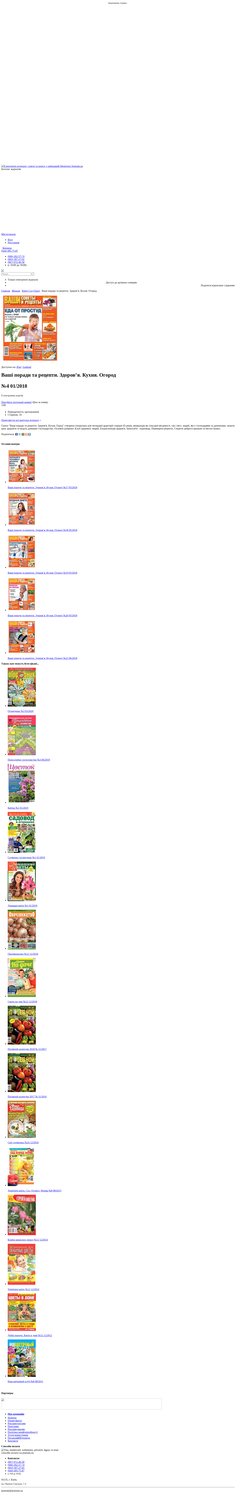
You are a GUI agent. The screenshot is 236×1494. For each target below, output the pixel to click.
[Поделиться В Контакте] (29, 434)
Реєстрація (13, 242)
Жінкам (16, 290)
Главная (5, 290)
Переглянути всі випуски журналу (20, 420)
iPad (19, 367)
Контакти (13, 1440)
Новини (12, 1417)
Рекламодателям (17, 1423)
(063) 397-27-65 (16, 259)
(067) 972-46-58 (16, 262)
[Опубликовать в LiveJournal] (19, 434)
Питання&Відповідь (19, 1438)
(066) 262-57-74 (16, 256)
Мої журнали (8, 234)
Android (27, 367)
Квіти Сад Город (31, 290)
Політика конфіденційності (23, 1432)
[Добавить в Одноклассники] (26, 434)
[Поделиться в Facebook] (16, 434)
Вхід (10, 239)
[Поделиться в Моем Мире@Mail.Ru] (23, 434)
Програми (13, 1426)
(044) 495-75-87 (9, 251)
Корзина (7, 248)
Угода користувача (18, 1435)
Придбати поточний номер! (16, 402)
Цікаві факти (15, 1420)
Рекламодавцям (16, 1429)
